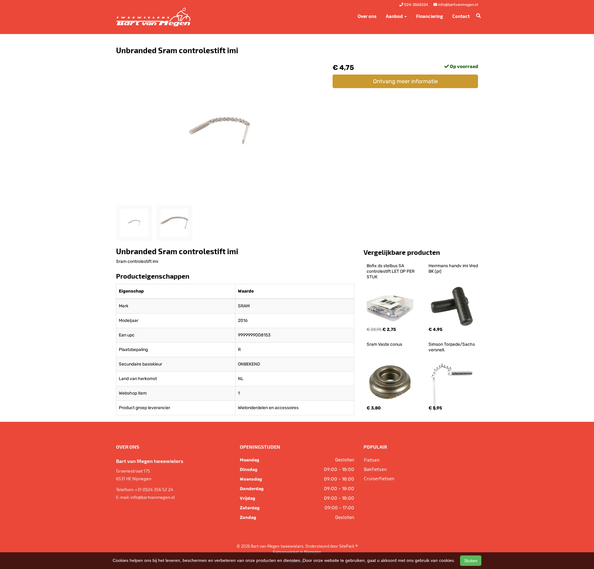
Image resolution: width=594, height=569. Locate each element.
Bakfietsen (375, 469)
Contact (461, 16)
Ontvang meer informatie (405, 81)
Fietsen (372, 460)
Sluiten (470, 560)
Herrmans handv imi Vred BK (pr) (453, 268)
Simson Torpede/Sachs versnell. (452, 347)
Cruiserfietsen (379, 478)
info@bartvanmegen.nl (153, 497)
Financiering (429, 16)
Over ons (367, 16)
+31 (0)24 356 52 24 (154, 489)
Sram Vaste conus (384, 344)
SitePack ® (348, 546)
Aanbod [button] (395, 16)
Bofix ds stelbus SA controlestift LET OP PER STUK (391, 271)
